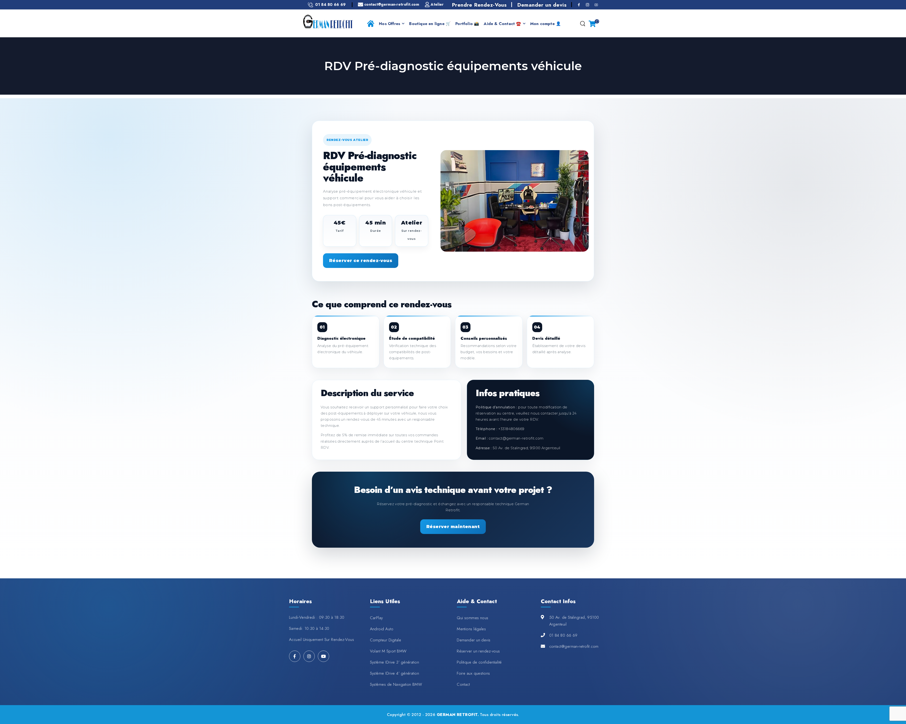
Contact (463, 684)
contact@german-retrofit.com (574, 646)
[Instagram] (309, 656)
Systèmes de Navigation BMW (396, 684)
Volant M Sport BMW (388, 651)
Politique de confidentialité (479, 662)
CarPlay (376, 618)
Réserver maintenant (453, 526)
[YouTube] (323, 656)
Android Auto (381, 629)
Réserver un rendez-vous (478, 651)
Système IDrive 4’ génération (394, 673)
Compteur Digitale (385, 640)
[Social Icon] (579, 4)
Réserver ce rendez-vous (360, 260)
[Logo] (328, 22)
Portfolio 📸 (467, 23)
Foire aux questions (473, 673)
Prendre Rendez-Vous (479, 4)
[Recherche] (582, 24)
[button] (897, 709)
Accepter (739, 709)
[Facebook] (294, 656)
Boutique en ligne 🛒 (430, 23)
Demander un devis (541, 4)
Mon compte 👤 (545, 23)
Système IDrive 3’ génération (394, 662)
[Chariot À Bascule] (592, 23)
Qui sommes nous (472, 618)
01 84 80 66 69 (563, 635)
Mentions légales (471, 629)
